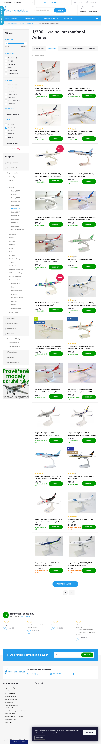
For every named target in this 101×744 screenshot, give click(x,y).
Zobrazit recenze (25, 616)
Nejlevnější (52, 48)
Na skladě (12, 58)
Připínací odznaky (16, 291)
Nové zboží (10, 334)
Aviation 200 (12, 94)
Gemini (11, 104)
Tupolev (11, 262)
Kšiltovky (14, 305)
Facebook (79, 674)
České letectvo (13, 73)
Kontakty (18, 2)
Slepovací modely (12, 323)
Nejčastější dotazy (10, 719)
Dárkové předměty (15, 280)
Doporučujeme (39, 48)
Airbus (11, 180)
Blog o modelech (10, 694)
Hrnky (13, 287)
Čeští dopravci (13, 177)
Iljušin (11, 252)
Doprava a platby (8, 2)
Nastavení (39, 738)
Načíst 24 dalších (64, 584)
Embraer (11, 245)
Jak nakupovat (9, 702)
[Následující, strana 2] (65, 592)
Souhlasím (89, 732)
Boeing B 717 (15, 198)
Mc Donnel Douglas (15, 259)
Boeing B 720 (15, 201)
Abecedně (92, 48)
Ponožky (14, 301)
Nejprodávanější (78, 48)
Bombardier (12, 234)
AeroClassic (12, 85)
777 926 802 (57, 674)
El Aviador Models (14, 100)
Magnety (14, 294)
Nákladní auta (11, 329)
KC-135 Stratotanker (17, 230)
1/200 (11, 128)
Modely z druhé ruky (13, 339)
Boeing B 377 (15, 191)
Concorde (12, 241)
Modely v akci (13, 313)
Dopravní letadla (12, 173)
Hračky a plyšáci (16, 308)
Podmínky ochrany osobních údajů (15, 711)
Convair (11, 238)
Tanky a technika (12, 163)
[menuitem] (12, 19)
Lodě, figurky (11, 318)
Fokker (11, 248)
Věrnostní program (10, 696)
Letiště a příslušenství (16, 269)
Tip (9, 67)
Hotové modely (14, 343)
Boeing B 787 (15, 226)
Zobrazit (55, 96)
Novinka (11, 64)
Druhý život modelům (11, 705)
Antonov (12, 184)
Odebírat (87, 655)
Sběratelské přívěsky (15, 273)
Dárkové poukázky (15, 276)
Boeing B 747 (15, 212)
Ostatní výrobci (14, 266)
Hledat (60, 10)
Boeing (11, 187)
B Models (11, 97)
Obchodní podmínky (11, 699)
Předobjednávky (12, 352)
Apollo (10, 91)
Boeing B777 (15, 223)
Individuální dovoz (10, 708)
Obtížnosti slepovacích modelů (14, 716)
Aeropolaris (12, 88)
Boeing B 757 (15, 216)
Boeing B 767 (15, 219)
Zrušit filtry (17, 149)
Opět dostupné (13, 70)
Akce (10, 61)
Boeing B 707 (15, 194)
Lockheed (12, 255)
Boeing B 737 (15, 208)
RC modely (10, 357)
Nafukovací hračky (17, 298)
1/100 (10, 124)
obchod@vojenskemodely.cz (39, 674)
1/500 (11, 134)
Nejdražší (65, 48)
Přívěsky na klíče (16, 283)
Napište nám (8, 722)
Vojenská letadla (12, 168)
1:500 (10, 137)
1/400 (11, 131)
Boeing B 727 (15, 205)
